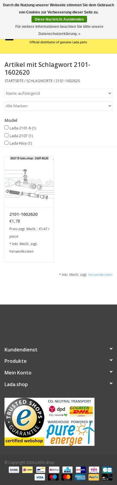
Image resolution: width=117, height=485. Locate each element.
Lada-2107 (21, 135)
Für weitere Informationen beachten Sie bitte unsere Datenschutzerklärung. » (59, 30)
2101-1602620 (68, 80)
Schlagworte (39, 80)
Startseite (13, 80)
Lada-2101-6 (23, 128)
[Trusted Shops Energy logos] (58, 422)
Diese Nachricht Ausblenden (59, 19)
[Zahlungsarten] (13, 469)
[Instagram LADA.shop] (75, 323)
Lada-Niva (21, 143)
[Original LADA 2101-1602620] (29, 182)
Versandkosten (21, 251)
